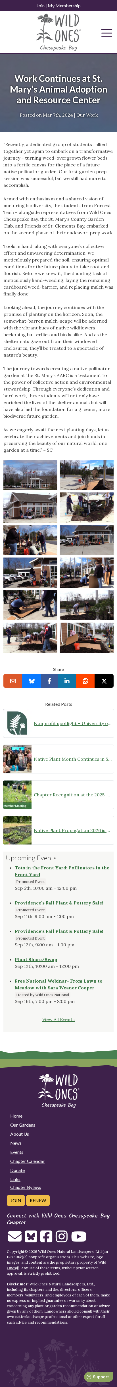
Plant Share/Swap (36, 959)
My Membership (64, 5)
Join (41, 5)
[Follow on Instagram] (62, 1240)
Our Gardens (22, 1124)
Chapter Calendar (27, 1161)
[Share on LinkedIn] (67, 681)
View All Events (58, 1019)
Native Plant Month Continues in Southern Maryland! (73, 759)
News (16, 1143)
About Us (19, 1134)
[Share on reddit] (85, 681)
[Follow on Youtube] (78, 1240)
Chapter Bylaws (25, 1187)
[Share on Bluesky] (31, 681)
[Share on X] (104, 681)
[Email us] (15, 1240)
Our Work (87, 115)
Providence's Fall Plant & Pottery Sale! (59, 903)
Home (16, 1115)
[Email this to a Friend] (12, 681)
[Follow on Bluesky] (31, 1240)
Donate (17, 1170)
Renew (38, 1200)
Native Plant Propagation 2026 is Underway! (73, 830)
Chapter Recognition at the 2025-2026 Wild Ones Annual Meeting (73, 795)
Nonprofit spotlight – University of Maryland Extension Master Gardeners (73, 723)
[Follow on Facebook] (46, 1240)
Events (16, 1152)
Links (15, 1179)
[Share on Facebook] (49, 681)
